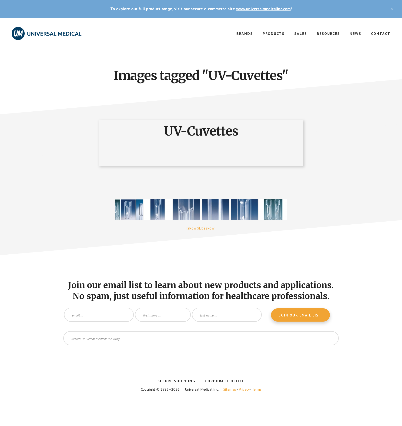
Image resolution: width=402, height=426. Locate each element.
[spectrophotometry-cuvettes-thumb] (273, 209)
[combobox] (201, 338)
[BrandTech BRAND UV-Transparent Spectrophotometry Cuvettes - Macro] (215, 209)
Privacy (244, 389)
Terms (256, 389)
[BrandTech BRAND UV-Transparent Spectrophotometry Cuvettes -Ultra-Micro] (158, 209)
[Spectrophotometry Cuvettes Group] (129, 209)
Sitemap (229, 389)
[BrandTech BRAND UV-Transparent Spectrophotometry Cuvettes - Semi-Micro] (187, 209)
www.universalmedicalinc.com (263, 8)
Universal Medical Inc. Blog (46, 36)
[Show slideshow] (201, 228)
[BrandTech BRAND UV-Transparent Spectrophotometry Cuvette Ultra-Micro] (244, 209)
